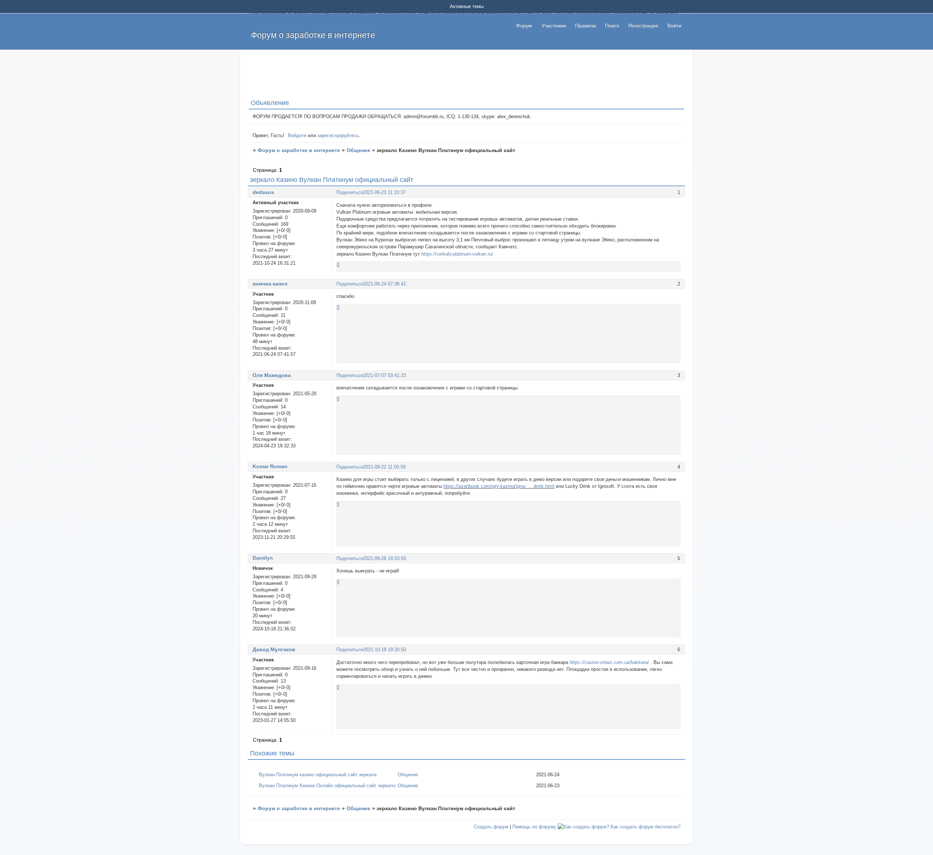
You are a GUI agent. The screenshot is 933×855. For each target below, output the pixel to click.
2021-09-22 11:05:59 (384, 467)
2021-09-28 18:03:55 (384, 558)
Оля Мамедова (272, 375)
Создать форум (491, 826)
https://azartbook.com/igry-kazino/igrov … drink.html (499, 486)
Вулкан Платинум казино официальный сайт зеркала (317, 774)
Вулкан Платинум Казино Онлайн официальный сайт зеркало (327, 785)
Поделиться (349, 192)
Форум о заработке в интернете (299, 150)
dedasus (263, 192)
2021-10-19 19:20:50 (384, 649)
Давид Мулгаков (274, 649)
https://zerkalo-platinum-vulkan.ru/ (457, 254)
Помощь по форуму (534, 826)
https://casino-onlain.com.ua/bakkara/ (609, 662)
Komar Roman (270, 466)
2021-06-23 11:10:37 (384, 192)
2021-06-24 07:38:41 (384, 284)
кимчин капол (270, 284)
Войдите (297, 135)
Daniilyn (263, 558)
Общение (358, 150)
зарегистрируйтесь (338, 135)
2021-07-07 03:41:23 (384, 375)
